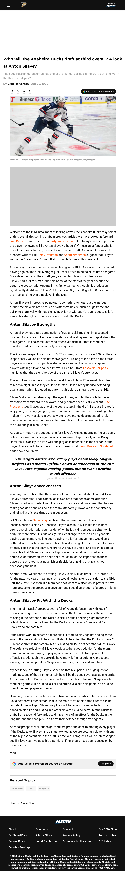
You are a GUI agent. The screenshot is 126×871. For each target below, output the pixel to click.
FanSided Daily (18, 835)
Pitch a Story (44, 835)
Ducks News (17, 788)
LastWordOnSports (95, 368)
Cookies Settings (19, 847)
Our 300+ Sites (108, 829)
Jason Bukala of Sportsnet (96, 446)
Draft (31, 788)
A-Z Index (105, 841)
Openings (42, 829)
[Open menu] (8, 5)
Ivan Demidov (19, 241)
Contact (68, 829)
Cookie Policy (17, 841)
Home (13, 803)
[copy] (30, 91)
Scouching (40, 520)
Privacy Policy (71, 835)
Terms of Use (107, 835)
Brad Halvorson (18, 83)
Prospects (44, 788)
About (12, 829)
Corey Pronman (47, 255)
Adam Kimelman (75, 255)
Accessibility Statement (78, 841)
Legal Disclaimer (46, 841)
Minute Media (24, 856)
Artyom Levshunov (63, 241)
